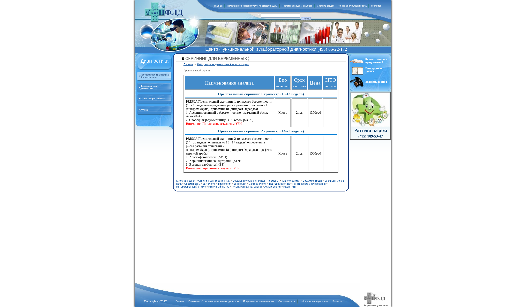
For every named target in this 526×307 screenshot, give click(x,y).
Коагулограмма (290, 180)
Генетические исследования (309, 183)
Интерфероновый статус (191, 186)
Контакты (376, 6)
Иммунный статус (218, 186)
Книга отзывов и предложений (376, 61)
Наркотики (289, 186)
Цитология (209, 183)
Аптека (144, 110)
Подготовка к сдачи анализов (297, 6)
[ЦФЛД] (164, 12)
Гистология (224, 183)
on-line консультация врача (352, 6)
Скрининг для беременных (214, 180)
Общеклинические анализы (249, 180)
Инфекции (240, 183)
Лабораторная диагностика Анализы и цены (155, 75)
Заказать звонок (376, 81)
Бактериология (257, 183)
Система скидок (325, 6)
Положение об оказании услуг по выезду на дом (252, 6)
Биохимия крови (185, 180)
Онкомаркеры (192, 183)
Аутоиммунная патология (247, 186)
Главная (218, 6)
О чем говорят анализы (153, 98)
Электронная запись (374, 70)
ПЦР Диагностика (279, 183)
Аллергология (272, 186)
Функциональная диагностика (149, 87)
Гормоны (273, 180)
